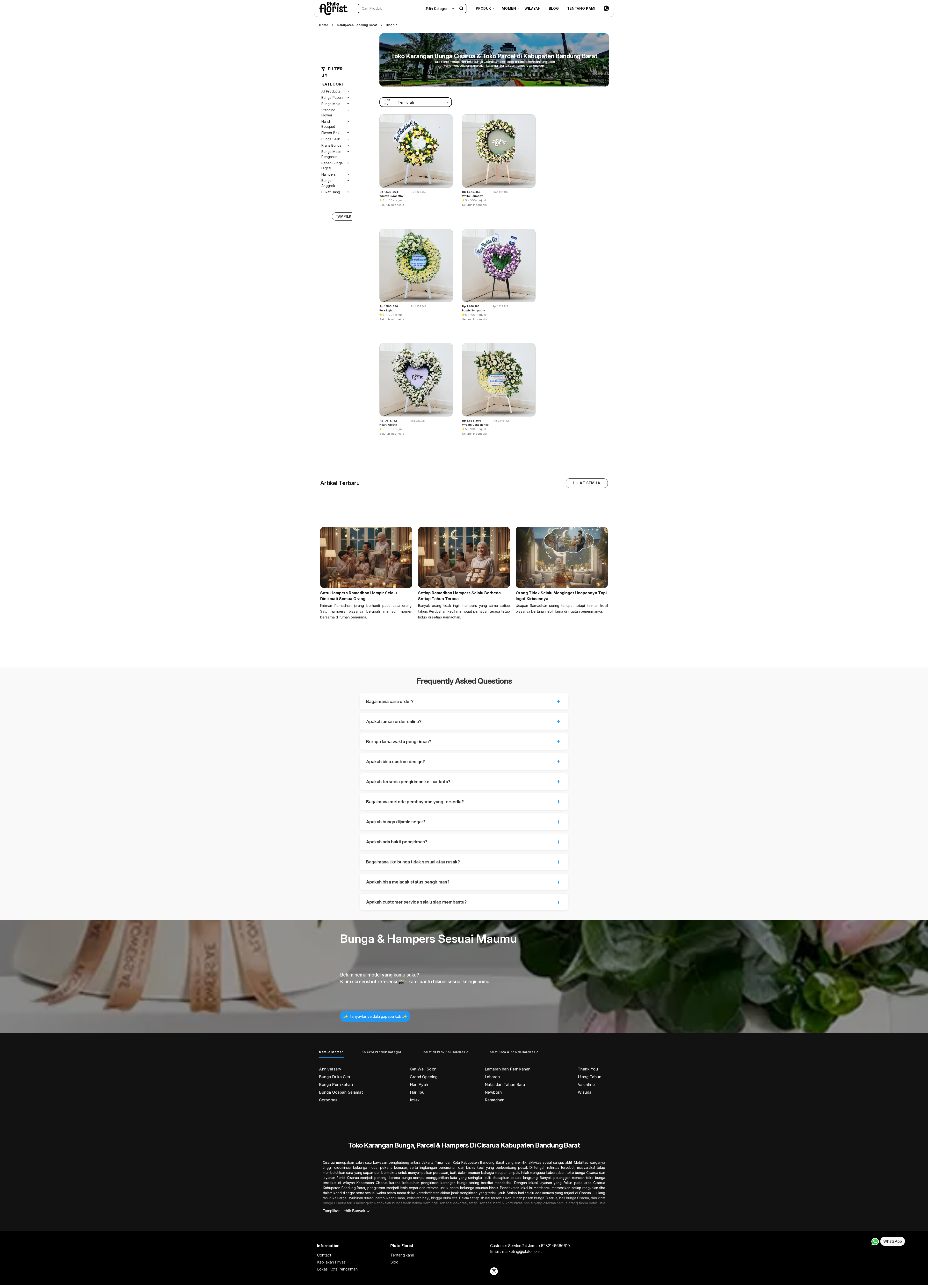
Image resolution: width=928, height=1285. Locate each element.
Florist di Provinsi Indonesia (444, 1052)
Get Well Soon (423, 1069)
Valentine (586, 1084)
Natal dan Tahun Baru (505, 1084)
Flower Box (330, 133)
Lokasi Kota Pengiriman (337, 1269)
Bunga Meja (330, 104)
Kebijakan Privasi (331, 1262)
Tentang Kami (581, 8)
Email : (516, 1251)
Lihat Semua (587, 483)
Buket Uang (330, 192)
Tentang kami (402, 1255)
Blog (554, 8)
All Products (330, 91)
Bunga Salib (330, 139)
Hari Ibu (417, 1092)
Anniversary (330, 1069)
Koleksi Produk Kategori (382, 1052)
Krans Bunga (331, 145)
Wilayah (532, 8)
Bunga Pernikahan (336, 1084)
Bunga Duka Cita (334, 1076)
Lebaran (492, 1076)
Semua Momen (331, 1052)
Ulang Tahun (590, 1076)
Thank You (588, 1069)
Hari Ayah (419, 1084)
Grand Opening (424, 1076)
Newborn (493, 1092)
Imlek (415, 1100)
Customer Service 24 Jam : (530, 1245)
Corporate (328, 1100)
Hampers (328, 174)
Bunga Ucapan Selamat (341, 1092)
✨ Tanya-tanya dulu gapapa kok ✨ (375, 1016)
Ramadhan (495, 1100)
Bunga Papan (332, 97)
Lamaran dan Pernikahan (508, 1069)
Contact (324, 1255)
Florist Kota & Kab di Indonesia (512, 1052)
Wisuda (585, 1092)
